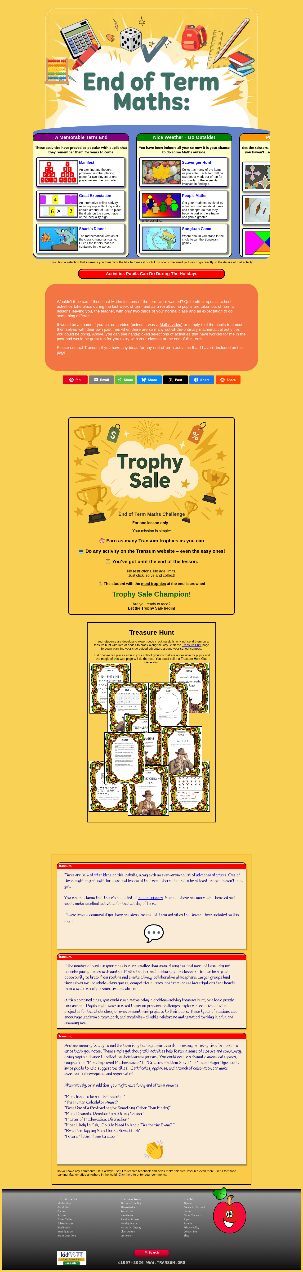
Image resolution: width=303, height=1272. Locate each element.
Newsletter (127, 1215)
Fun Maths (127, 1211)
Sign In (188, 1203)
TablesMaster (65, 1223)
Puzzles (62, 1215)
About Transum (192, 1215)
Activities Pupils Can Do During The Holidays (151, 273)
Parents (188, 1223)
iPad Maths (64, 1227)
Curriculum (127, 1235)
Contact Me (190, 1231)
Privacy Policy (191, 1227)
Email (104, 380)
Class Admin (128, 1231)
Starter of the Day (131, 1203)
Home (187, 1211)
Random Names (130, 1219)
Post (178, 380)
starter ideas (100, 875)
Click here (125, 1174)
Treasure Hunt (191, 645)
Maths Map (64, 1203)
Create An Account (194, 1207)
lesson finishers (150, 898)
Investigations (66, 1231)
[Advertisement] (151, 8)
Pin (78, 380)
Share (128, 380)
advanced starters (211, 875)
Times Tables (65, 1219)
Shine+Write (128, 1207)
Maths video (170, 324)
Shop (186, 1235)
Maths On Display (131, 1227)
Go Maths (63, 1207)
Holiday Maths (129, 1223)
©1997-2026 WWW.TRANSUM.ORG (151, 1262)
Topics (187, 1219)
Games (62, 1211)
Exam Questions (67, 1235)
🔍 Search (152, 1252)
